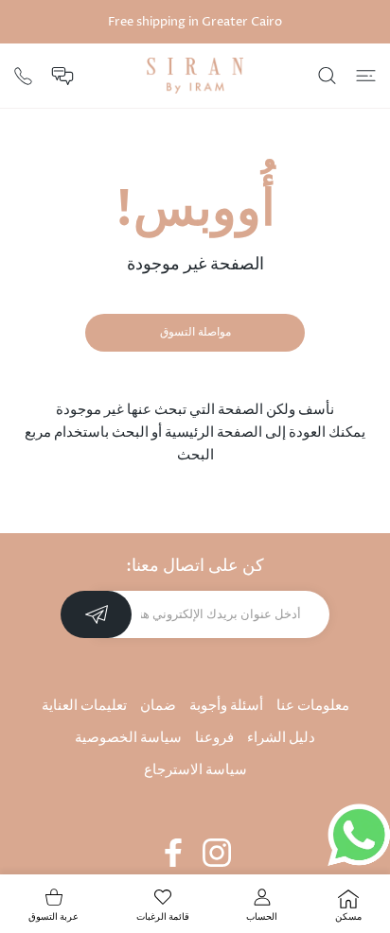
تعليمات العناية (84, 706)
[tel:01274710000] (23, 74)
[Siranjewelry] (195, 76)
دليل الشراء (281, 738)
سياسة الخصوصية (128, 738)
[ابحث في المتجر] (327, 75)
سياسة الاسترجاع (195, 770)
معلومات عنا (312, 706)
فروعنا (214, 738)
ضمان (158, 706)
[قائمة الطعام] (365, 75)
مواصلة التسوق (195, 332)
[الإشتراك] (96, 614)
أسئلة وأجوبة (226, 706)
